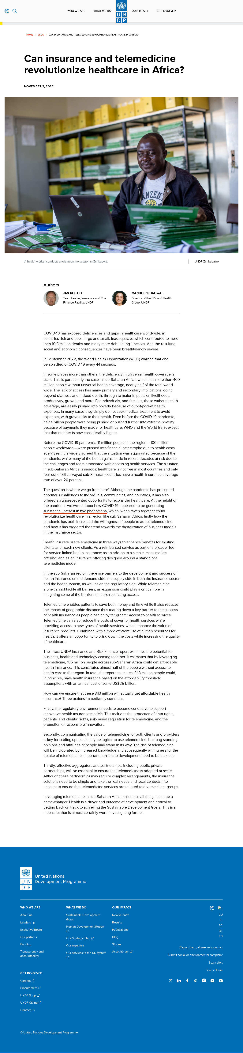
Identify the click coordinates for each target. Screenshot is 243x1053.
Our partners (28, 937)
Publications (120, 930)
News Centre (120, 915)
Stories (116, 944)
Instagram (204, 980)
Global (7, 11)
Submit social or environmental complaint (195, 955)
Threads (196, 980)
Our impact (140, 11)
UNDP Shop (28, 995)
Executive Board (31, 930)
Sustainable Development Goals (83, 917)
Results (117, 922)
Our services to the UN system (86, 953)
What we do (102, 11)
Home (29, 34)
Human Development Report (85, 927)
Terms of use (214, 970)
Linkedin (179, 980)
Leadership (27, 922)
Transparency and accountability (32, 953)
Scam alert (216, 962)
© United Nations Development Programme (49, 1032)
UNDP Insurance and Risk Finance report (95, 651)
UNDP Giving (29, 1003)
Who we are (76, 11)
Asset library (120, 951)
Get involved (166, 11)
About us (26, 915)
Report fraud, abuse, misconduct (201, 947)
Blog (41, 34)
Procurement (29, 988)
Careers (25, 981)
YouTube (212, 980)
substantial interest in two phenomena (75, 511)
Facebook (187, 980)
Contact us (27, 1010)
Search (14, 11)
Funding (25, 944)
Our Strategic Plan (78, 938)
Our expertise (75, 945)
